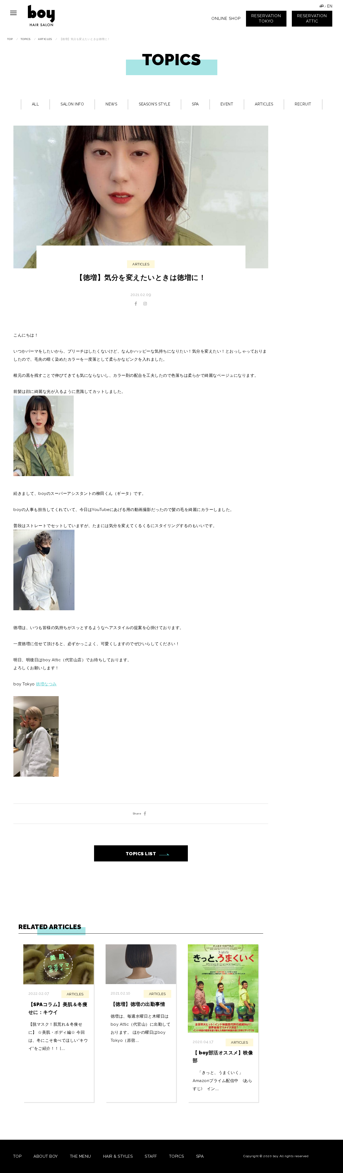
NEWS (111, 104)
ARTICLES (264, 104)
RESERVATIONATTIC (312, 18)
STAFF (151, 1156)
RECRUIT (303, 104)
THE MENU (80, 1156)
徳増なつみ (46, 684)
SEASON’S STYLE (154, 104)
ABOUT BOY (45, 1156)
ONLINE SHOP (226, 18)
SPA (195, 104)
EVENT (227, 104)
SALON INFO (72, 104)
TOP (17, 1156)
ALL (35, 104)
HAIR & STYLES (118, 1156)
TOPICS (176, 1156)
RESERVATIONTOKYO (266, 18)
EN (329, 6)
